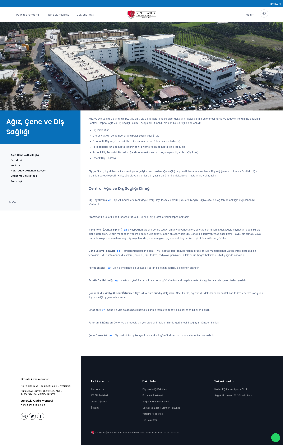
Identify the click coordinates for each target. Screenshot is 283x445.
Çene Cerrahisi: (97, 335)
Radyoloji (16, 181)
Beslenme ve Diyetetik (24, 175)
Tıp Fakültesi (149, 419)
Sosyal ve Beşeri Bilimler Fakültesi (161, 407)
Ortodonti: (94, 309)
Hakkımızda (97, 389)
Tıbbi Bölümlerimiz (58, 14)
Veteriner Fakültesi (152, 413)
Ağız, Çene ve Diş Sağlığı (25, 155)
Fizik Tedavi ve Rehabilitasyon (28, 170)
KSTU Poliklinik (99, 395)
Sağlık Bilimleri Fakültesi (155, 401)
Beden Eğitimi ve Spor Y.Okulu (231, 389)
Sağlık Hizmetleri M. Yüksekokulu (233, 395)
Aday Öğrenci (99, 401)
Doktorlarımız (85, 14)
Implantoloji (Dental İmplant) (105, 229)
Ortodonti (17, 160)
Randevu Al (275, 4)
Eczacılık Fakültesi (152, 395)
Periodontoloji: (97, 267)
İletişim (249, 14)
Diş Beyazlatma (97, 200)
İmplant (15, 165)
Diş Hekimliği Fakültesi (154, 389)
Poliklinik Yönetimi (27, 14)
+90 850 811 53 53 (33, 404)
